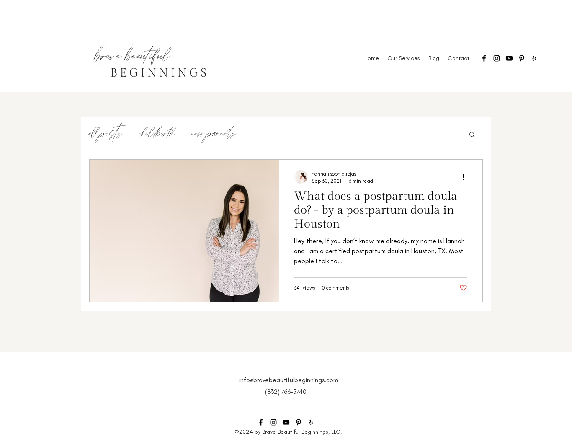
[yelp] (534, 58)
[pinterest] (522, 58)
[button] (472, 135)
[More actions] (466, 177)
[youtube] (509, 58)
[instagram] (496, 58)
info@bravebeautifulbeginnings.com (288, 380)
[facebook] (484, 58)
